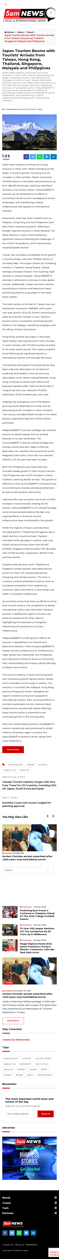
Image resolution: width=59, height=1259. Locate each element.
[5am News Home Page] (29, 14)
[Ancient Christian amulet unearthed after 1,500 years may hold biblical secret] (29, 837)
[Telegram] (46, 157)
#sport (22, 1069)
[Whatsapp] (40, 157)
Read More (13, 749)
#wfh (44, 1069)
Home (10, 32)
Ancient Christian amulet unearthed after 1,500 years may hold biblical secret (27, 858)
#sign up (24, 770)
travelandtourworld (14, 109)
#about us (10, 770)
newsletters (32, 1244)
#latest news (43, 1058)
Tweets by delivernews (16, 1039)
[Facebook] (26, 157)
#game (33, 1069)
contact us (7, 1244)
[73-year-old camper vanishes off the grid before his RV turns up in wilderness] (10, 930)
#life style (42, 1064)
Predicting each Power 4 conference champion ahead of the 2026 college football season (37, 915)
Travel (29, 32)
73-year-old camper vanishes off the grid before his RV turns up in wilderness (37, 931)
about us (19, 1244)
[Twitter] (33, 157)
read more (13, 1020)
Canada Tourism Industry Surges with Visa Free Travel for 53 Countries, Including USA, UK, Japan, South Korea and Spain (29, 783)
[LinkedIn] (33, 1233)
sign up (45, 1114)
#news (30, 765)
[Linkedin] (54, 157)
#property (26, 1064)
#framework (45, 1075)
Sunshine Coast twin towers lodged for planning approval (26, 801)
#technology (16, 765)
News (21, 32)
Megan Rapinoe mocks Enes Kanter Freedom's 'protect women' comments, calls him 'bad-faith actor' (37, 948)
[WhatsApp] (19, 1233)
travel (39, 109)
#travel (43, 765)
